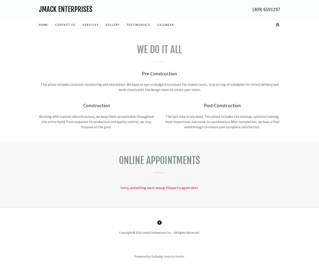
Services (90, 25)
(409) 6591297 (266, 9)
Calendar (165, 25)
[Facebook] (159, 222)
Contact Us (65, 25)
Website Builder (174, 256)
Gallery (113, 25)
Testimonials (138, 25)
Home (43, 25)
